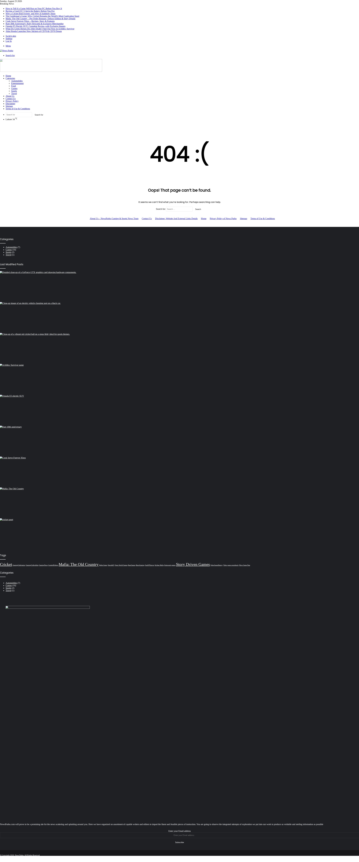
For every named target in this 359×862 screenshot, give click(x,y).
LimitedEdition (53, 565)
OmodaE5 (111, 565)
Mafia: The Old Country (79, 564)
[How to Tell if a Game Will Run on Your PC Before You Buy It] (179, 286)
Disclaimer (10, 103)
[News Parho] (6, 50)
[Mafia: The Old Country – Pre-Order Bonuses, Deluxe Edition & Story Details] (179, 502)
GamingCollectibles (32, 565)
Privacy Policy (12, 101)
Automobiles (17, 81)
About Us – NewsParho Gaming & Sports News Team (114, 218)
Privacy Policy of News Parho (223, 218)
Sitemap (9, 106)
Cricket (6, 564)
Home (8, 76)
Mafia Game (103, 565)
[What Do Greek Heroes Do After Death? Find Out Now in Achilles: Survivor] (179, 379)
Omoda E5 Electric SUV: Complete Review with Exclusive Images (35, 26)
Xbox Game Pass (244, 565)
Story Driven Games (193, 564)
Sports (14, 91)
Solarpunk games (169, 565)
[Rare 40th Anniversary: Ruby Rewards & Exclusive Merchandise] (179, 441)
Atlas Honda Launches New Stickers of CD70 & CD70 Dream (34, 31)
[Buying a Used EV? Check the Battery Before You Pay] (179, 317)
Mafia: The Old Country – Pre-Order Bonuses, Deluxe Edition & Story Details (40, 18)
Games (14, 88)
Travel (14, 93)
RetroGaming (140, 565)
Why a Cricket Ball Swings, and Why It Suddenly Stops (30, 13)
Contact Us (11, 98)
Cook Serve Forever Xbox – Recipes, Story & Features (30, 21)
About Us (10, 96)
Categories (10, 78)
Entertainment (17, 83)
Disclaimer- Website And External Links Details (176, 218)
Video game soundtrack (231, 565)
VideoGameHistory (216, 565)
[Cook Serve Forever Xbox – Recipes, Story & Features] (179, 472)
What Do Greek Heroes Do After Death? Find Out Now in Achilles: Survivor (40, 29)
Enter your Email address (179, 831)
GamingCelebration (19, 565)
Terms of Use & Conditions (18, 108)
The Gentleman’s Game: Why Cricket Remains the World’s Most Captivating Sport (42, 16)
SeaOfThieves (149, 565)
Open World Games (121, 565)
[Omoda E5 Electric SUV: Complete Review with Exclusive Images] (179, 410)
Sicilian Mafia (159, 565)
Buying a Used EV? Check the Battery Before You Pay (30, 11)
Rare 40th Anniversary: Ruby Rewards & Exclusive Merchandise (35, 23)
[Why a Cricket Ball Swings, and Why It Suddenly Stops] (179, 348)
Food (13, 86)
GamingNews (43, 565)
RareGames (131, 565)
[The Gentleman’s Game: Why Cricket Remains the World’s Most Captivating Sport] (179, 533)
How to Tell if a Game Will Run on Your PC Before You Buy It (34, 8)
